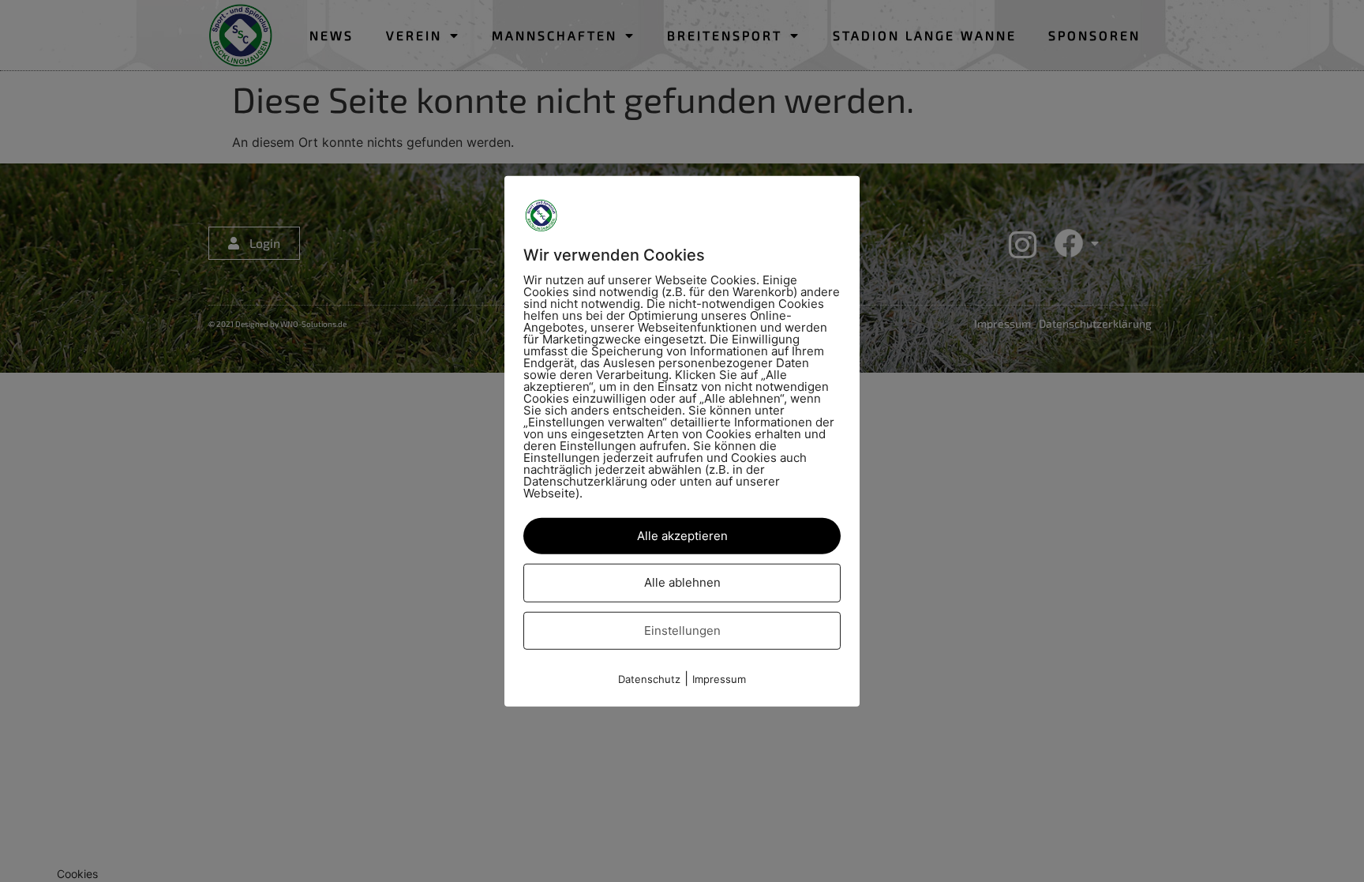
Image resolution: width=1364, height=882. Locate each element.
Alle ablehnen (682, 582)
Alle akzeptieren (682, 534)
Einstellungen (682, 629)
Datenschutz (649, 679)
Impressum (719, 679)
